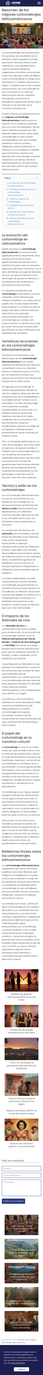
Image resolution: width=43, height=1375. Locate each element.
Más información (18, 1363)
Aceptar (21, 1369)
